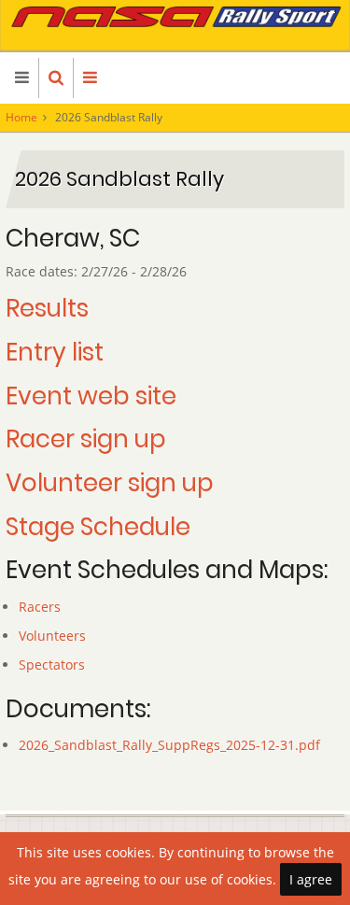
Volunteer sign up (110, 483)
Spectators (52, 664)
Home (21, 117)
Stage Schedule (98, 527)
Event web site (91, 396)
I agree (310, 879)
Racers (40, 606)
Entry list (55, 352)
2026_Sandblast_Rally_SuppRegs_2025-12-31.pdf (169, 745)
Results (47, 308)
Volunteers (52, 635)
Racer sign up (86, 439)
